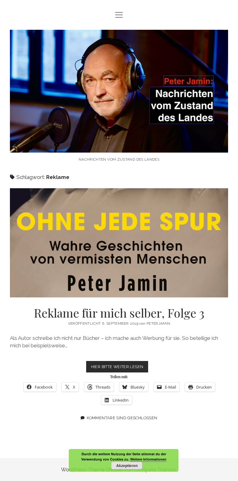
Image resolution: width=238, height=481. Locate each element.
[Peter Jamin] (119, 146)
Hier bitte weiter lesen (119, 368)
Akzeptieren (127, 465)
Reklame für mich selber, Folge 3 (119, 242)
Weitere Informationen (148, 459)
